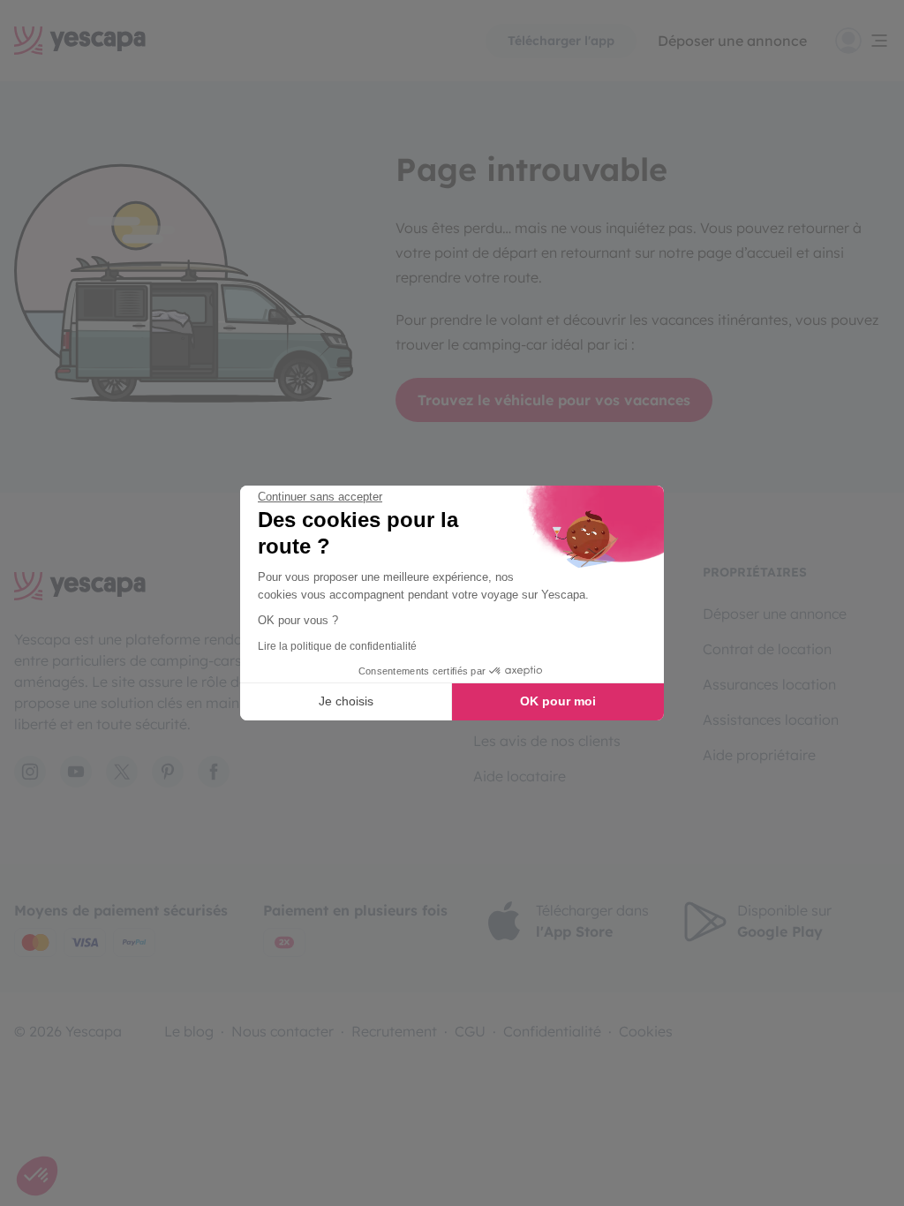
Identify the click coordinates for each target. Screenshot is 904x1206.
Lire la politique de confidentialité (337, 646)
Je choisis (346, 701)
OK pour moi (558, 701)
